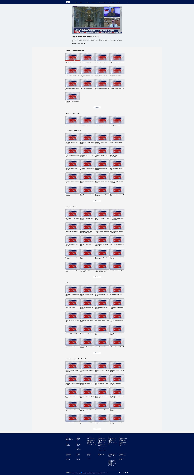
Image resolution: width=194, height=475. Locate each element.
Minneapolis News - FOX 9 (112, 442)
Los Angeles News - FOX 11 (123, 441)
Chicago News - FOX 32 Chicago (112, 439)
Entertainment (79, 449)
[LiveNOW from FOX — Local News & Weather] (69, 2)
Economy (78, 454)
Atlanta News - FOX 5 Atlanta (101, 439)
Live (67, 437)
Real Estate (78, 459)
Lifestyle (78, 448)
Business (78, 455)
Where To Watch (68, 438)
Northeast (89, 437)
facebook (121, 472)
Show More (97, 107)
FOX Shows (68, 445)
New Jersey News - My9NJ (91, 444)
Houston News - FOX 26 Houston (102, 448)
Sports (78, 445)
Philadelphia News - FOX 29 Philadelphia (91, 441)
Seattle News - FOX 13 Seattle (122, 445)
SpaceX (88, 455)
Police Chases (79, 444)
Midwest (110, 437)
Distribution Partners (122, 455)
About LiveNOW (122, 453)
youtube (119, 472)
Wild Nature (89, 458)
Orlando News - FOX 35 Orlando (102, 441)
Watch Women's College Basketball (112, 464)
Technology (89, 456)
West (120, 437)
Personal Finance (79, 456)
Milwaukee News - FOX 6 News (112, 444)
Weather (68, 453)
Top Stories (78, 438)
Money (78, 453)
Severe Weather (68, 455)
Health (78, 446)
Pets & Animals (100, 456)
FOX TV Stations (68, 440)
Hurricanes (67, 456)
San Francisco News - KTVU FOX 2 (122, 443)
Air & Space (89, 454)
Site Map (120, 459)
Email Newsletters (122, 458)
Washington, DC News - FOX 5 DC (91, 443)
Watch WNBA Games (111, 465)
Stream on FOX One (112, 453)
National (78, 439)
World (77, 440)
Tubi (66, 443)
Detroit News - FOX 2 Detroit (111, 441)
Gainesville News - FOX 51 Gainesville (102, 445)
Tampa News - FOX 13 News (101, 443)
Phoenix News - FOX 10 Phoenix (123, 439)
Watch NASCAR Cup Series (112, 459)
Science (88, 453)
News (78, 437)
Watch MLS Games (111, 466)
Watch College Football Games (112, 456)
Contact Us (121, 454)
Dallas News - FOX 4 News (102, 446)
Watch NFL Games (111, 454)
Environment (68, 458)
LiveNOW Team (121, 456)
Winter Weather (68, 454)
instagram (123, 472)
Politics (78, 441)
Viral (99, 453)
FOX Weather (68, 441)
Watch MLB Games (111, 457)
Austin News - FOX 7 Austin (102, 450)
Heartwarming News (101, 454)
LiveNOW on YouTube (69, 439)
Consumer (78, 458)
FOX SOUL (67, 444)
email (127, 472)
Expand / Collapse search (127, 2)
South (99, 437)
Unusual (99, 455)
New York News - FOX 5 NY (91, 439)
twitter (125, 472)
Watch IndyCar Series (111, 460)
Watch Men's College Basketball (111, 462)
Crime (77, 443)
